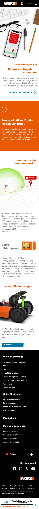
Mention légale (6, 493)
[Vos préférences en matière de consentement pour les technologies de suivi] (35, 505)
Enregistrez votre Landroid (13, 435)
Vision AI (6, 369)
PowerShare (9, 418)
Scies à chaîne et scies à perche (15, 380)
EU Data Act (30, 488)
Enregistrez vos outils (11, 431)
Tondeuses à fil (9, 388)
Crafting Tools (8, 410)
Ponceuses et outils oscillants (14, 407)
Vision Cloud (8, 366)
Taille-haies (7, 384)
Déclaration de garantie (17, 493)
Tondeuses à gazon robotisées (14, 362)
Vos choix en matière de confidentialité (21, 502)
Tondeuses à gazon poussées (14, 377)
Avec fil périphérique (11, 373)
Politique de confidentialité (9, 491)
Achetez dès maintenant (21, 92)
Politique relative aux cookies (25, 491)
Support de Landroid (11, 442)
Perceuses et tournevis (11, 399)
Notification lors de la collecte (15, 506)
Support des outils (10, 438)
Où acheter (7, 345)
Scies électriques (9, 403)
